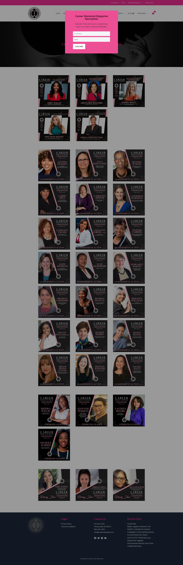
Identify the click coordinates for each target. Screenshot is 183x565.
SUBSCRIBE (79, 46)
